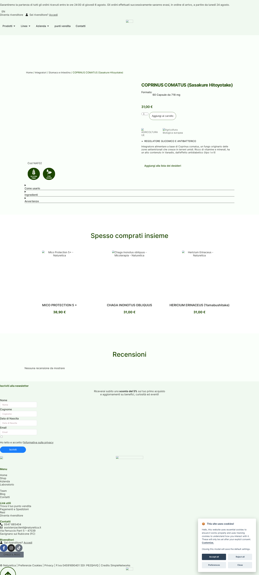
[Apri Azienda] (48, 26)
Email (3, 427)
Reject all (240, 556)
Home (29, 72)
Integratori (40, 72)
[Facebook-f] (3, 548)
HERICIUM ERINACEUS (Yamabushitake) (199, 305)
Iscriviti (13, 449)
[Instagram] (11, 548)
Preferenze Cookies (30, 565)
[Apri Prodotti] (14, 26)
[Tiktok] (18, 548)
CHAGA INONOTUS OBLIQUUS (129, 305)
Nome (3, 400)
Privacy (49, 565)
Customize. (208, 542)
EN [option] (3, 11)
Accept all (214, 556)
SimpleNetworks (120, 565)
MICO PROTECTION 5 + (59, 305)
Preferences (214, 565)
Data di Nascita (9, 418)
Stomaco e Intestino (60, 72)
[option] (3, 11)
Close (240, 565)
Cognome (6, 409)
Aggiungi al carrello (162, 115)
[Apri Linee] (29, 26)
